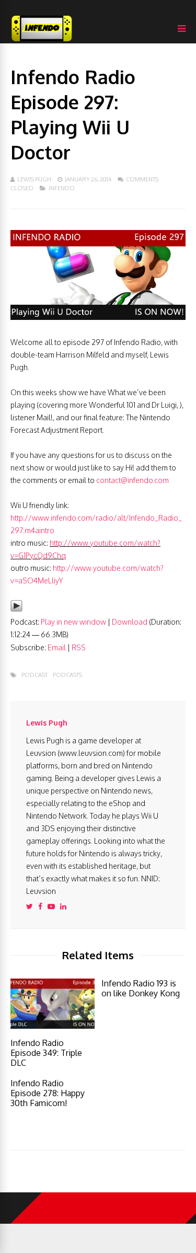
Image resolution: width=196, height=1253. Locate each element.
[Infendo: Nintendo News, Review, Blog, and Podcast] (41, 41)
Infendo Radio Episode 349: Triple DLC (46, 1053)
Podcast (34, 675)
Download (129, 621)
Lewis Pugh (34, 179)
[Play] (16, 609)
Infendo (62, 188)
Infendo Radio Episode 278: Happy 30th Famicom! (47, 1093)
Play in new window (73, 621)
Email (57, 647)
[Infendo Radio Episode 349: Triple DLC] (52, 1025)
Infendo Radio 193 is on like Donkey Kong (140, 988)
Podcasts (67, 675)
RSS (79, 647)
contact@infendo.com (132, 480)
